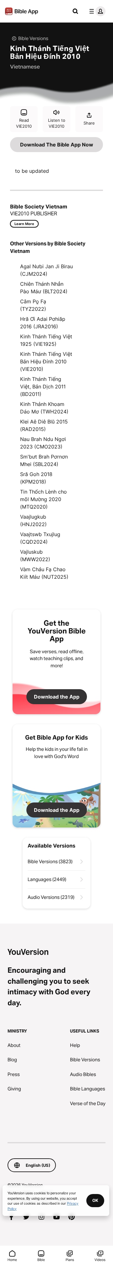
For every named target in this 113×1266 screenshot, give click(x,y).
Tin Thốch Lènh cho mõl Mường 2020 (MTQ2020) (43, 499)
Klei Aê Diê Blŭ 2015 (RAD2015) (44, 425)
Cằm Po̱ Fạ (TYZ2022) (33, 305)
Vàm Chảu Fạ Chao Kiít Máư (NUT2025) (44, 573)
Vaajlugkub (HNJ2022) (33, 520)
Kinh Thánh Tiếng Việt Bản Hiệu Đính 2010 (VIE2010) (46, 361)
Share (89, 123)
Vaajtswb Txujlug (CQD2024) (40, 538)
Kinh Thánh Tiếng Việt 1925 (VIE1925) (46, 340)
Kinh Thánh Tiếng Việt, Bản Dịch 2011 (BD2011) (43, 386)
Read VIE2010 (24, 123)
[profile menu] (96, 11)
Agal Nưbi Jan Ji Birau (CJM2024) (46, 270)
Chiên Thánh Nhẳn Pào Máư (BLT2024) (43, 288)
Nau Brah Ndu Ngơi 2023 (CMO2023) (43, 443)
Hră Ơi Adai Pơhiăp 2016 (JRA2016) (42, 323)
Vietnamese (25, 66)
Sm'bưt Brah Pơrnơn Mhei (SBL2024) (44, 460)
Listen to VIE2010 (56, 123)
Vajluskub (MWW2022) (35, 555)
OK (95, 1200)
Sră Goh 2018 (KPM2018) (36, 478)
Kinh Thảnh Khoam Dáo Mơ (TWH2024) (44, 408)
